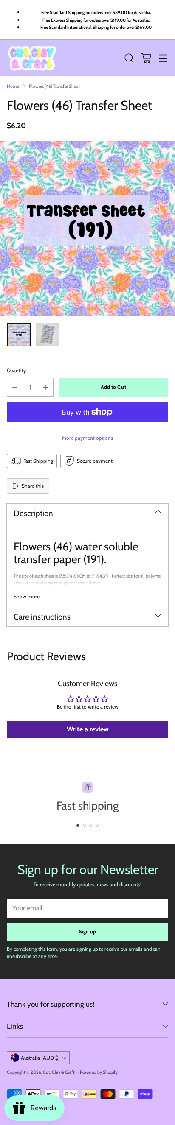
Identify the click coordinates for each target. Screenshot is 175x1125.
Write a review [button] (88, 729)
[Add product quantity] (45, 387)
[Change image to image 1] (19, 334)
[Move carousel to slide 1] (77, 825)
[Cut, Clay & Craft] (32, 58)
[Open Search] (129, 58)
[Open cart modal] (146, 58)
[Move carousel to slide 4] (97, 825)
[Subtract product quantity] (15, 387)
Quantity (16, 370)
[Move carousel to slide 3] (90, 825)
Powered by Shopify (99, 1072)
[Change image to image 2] (47, 334)
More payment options (87, 438)
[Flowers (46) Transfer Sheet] (87, 228)
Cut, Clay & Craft (59, 1072)
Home (13, 86)
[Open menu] (163, 58)
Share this (33, 486)
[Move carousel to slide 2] (84, 825)
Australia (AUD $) (40, 1058)
